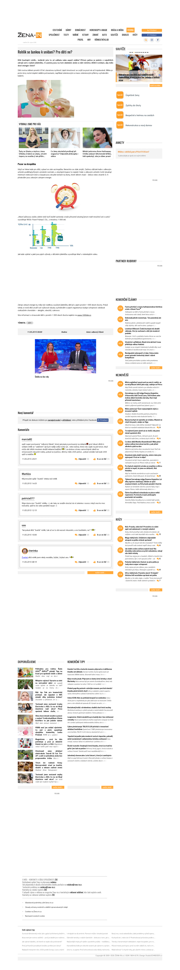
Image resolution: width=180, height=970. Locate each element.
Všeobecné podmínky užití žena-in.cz (39, 902)
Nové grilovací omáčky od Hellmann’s (135, 80)
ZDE (56, 879)
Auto (104, 34)
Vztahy (85, 34)
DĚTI (29, 323)
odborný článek (97, 331)
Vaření (75, 34)
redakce (53, 882)
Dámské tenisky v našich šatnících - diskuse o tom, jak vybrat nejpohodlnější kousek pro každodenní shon (89, 937)
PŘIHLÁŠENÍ (66, 420)
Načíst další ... (100, 572)
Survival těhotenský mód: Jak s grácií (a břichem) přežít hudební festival (44, 933)
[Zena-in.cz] (31, 35)
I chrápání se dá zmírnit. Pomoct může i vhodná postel (87, 933)
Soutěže (114, 34)
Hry (89, 39)
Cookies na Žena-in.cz (33, 911)
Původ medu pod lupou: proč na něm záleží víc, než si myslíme (134, 945)
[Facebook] (157, 39)
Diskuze (125, 34)
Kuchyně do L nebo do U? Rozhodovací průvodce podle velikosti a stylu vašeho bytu (134, 937)
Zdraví (95, 34)
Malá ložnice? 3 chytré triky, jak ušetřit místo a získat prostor (134, 949)
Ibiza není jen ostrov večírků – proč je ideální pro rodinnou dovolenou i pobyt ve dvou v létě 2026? (44, 937)
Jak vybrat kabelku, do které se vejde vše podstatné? (42, 941)
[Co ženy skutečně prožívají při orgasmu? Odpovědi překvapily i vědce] (65, 138)
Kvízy (135, 34)
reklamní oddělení (76, 892)
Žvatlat (25, 557)
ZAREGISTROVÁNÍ (54, 420)
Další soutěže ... (156, 85)
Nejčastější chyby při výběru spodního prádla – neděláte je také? (89, 941)
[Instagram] (151, 39)
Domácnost (80, 30)
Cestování (57, 30)
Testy (66, 34)
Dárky (68, 30)
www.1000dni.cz (84, 315)
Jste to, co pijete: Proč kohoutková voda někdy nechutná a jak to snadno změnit (89, 949)
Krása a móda (117, 30)
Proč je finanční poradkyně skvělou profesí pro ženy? (41, 945)
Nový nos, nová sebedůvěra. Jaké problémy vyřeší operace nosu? (134, 933)
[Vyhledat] (145, 39)
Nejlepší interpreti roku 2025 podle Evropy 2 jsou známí (43, 949)
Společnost (54, 34)
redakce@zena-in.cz (74, 884)
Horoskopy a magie (98, 30)
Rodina (130, 30)
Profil (80, 39)
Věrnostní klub (102, 39)
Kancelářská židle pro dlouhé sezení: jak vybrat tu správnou (89, 945)
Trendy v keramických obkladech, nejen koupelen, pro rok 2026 (134, 941)
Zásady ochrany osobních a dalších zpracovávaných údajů (46, 907)
